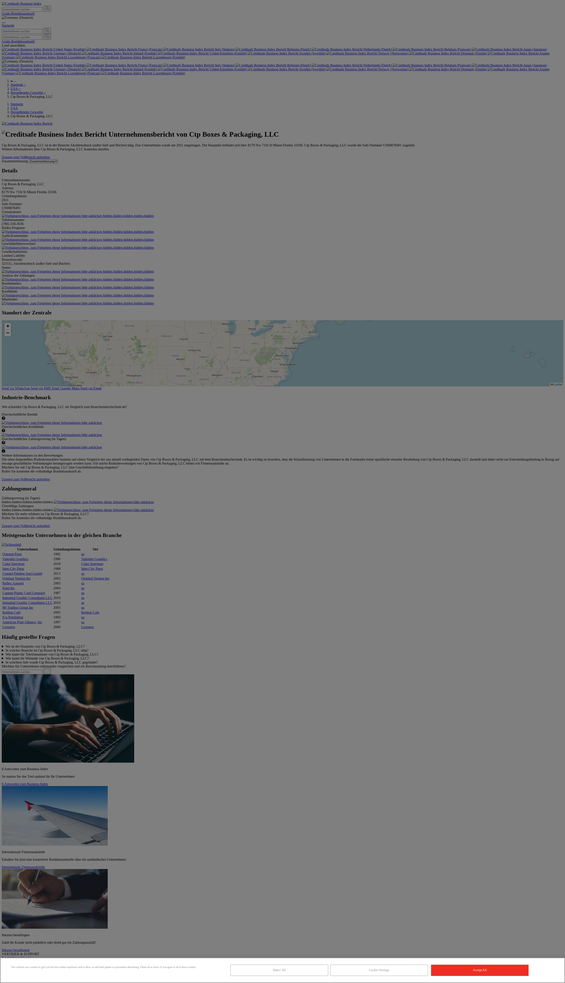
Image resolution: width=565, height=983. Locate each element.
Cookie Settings (379, 970)
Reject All (279, 970)
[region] (282, 970)
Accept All (479, 970)
